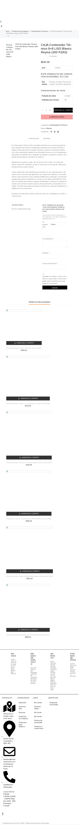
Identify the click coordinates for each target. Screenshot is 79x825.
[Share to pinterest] (58, 132)
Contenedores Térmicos (40, 31)
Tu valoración (48, 239)
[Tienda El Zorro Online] (1, 21)
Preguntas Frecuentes (54, 703)
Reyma (49, 128)
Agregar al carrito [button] (25, 343)
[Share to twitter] (55, 132)
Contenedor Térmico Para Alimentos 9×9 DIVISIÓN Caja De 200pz (28, 519)
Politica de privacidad (38, 721)
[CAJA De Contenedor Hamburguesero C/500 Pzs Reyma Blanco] (28, 608)
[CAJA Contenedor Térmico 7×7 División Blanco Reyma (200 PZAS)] (29, 435)
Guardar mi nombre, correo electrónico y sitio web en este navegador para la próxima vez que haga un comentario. (54, 280)
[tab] (34, 138)
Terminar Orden (37, 707)
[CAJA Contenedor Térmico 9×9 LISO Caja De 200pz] (24, 327)
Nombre (45, 253)
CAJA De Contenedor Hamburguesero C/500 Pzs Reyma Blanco (28, 635)
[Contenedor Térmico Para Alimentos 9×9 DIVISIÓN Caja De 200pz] (28, 493)
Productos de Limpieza (23, 717)
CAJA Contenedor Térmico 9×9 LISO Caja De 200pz (24, 348)
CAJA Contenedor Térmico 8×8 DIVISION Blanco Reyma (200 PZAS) (29, 576)
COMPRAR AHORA (56, 117)
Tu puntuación (45, 225)
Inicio (7, 31)
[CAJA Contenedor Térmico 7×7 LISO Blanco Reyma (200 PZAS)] (28, 378)
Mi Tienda (38, 716)
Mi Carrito (38, 712)
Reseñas (46, 138)
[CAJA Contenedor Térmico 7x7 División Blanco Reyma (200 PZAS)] (7, 36)
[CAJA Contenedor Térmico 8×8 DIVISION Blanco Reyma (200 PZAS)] (9, 36)
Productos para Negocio (20, 31)
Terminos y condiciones (38, 727)
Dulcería (22, 712)
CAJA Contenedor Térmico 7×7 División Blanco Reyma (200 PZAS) (29, 462)
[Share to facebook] (51, 132)
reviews (53, 56)
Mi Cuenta (38, 702)
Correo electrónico (50, 263)
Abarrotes (22, 702)
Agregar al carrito (63, 110)
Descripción (34, 138)
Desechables (22, 707)
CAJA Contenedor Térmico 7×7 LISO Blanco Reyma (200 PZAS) (28, 403)
